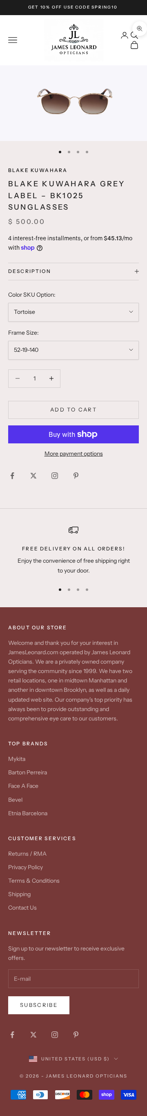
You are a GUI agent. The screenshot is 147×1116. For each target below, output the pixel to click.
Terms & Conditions (34, 880)
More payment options (74, 453)
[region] (73, 550)
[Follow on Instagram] (55, 476)
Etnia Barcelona (27, 813)
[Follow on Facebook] (12, 476)
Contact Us (22, 907)
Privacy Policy (25, 867)
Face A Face (23, 785)
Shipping (19, 894)
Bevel (15, 799)
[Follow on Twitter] (33, 476)
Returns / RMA (27, 853)
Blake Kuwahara (37, 170)
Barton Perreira (27, 772)
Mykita (16, 759)
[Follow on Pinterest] (76, 476)
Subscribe (39, 1005)
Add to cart (73, 409)
